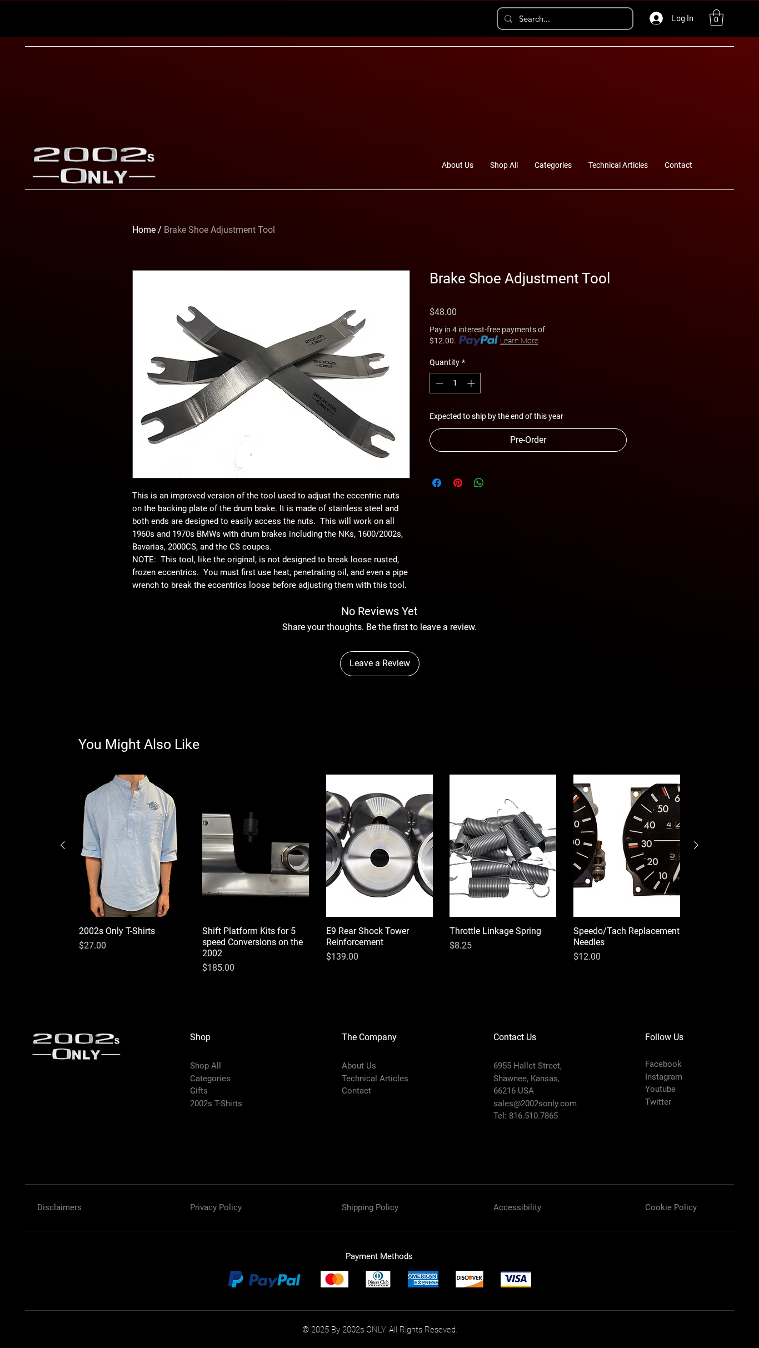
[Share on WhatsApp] (479, 483)
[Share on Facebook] (436, 483)
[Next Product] (696, 845)
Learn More (519, 340)
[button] (716, 17)
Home (144, 229)
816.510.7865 (533, 1116)
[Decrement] (438, 383)
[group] (379, 875)
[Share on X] (500, 483)
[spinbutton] (455, 383)
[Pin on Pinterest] (458, 483)
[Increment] (472, 383)
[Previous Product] (62, 845)
